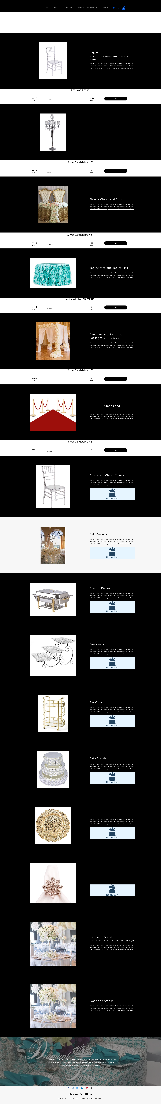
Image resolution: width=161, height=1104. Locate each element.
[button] (123, 8)
